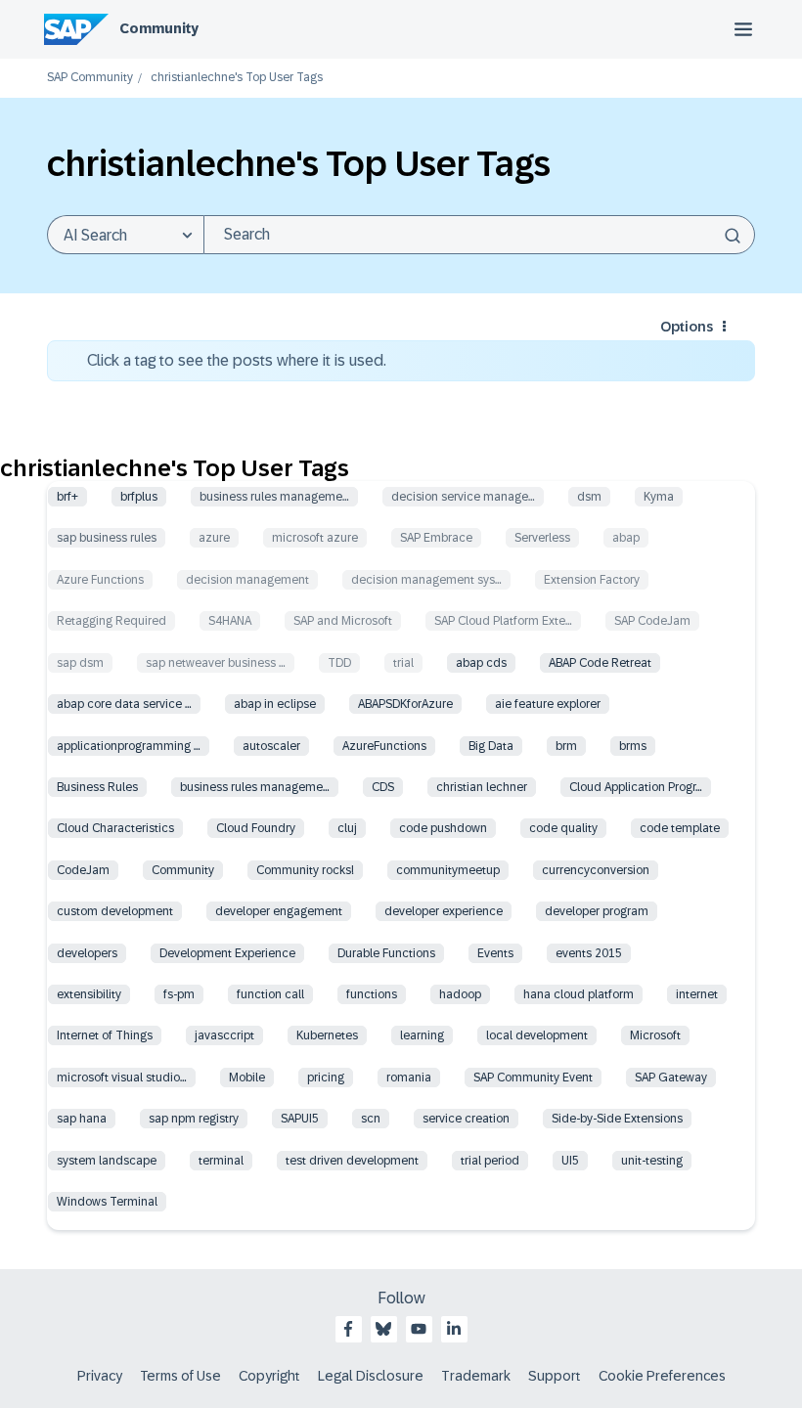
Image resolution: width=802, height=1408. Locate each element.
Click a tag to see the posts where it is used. (236, 360)
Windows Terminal (107, 1202)
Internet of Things (105, 1035)
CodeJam (83, 870)
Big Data (490, 746)
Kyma (659, 497)
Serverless (542, 538)
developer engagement (278, 911)
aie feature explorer (548, 704)
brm (566, 746)
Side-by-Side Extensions (617, 1118)
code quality (563, 828)
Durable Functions (386, 953)
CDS (383, 787)
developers (87, 953)
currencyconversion (595, 870)
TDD (339, 663)
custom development (115, 911)
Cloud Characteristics (115, 828)
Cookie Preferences (662, 1376)
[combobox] (479, 234)
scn (370, 1118)
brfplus (138, 497)
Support (554, 1376)
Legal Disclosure (370, 1376)
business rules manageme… (274, 497)
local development (537, 1035)
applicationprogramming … (128, 746)
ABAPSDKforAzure (405, 704)
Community (159, 28)
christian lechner (481, 787)
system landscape (106, 1160)
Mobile (247, 1077)
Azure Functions (100, 580)
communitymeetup (448, 870)
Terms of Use (180, 1376)
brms (632, 746)
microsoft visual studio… (122, 1077)
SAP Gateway (671, 1077)
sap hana (82, 1118)
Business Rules (97, 787)
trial (403, 663)
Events (495, 953)
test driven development (352, 1160)
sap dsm (80, 663)
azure (214, 538)
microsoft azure (315, 538)
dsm (589, 497)
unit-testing (652, 1160)
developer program (596, 911)
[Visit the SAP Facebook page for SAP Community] (348, 1329)
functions (371, 994)
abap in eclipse (275, 704)
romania (408, 1077)
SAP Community (90, 77)
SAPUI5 (300, 1118)
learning (422, 1035)
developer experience (443, 911)
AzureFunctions (384, 746)
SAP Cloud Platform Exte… (503, 621)
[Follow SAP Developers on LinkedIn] (454, 1329)
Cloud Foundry (255, 828)
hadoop (460, 994)
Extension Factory (592, 580)
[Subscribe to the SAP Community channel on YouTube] (418, 1329)
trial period (490, 1160)
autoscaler (271, 746)
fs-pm (179, 994)
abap (626, 538)
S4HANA (229, 621)
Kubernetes (327, 1035)
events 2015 (589, 953)
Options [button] (686, 326)
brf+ (67, 497)
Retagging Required (111, 621)
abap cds (481, 663)
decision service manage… (463, 497)
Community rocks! (305, 870)
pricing (325, 1077)
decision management (247, 580)
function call (270, 994)
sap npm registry (194, 1118)
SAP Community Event (533, 1077)
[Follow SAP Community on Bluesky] (383, 1329)
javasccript (224, 1035)
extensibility (89, 994)
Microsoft (655, 1035)
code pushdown (443, 828)
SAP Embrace (436, 538)
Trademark (476, 1376)
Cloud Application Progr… (635, 787)
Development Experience (227, 953)
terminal (221, 1160)
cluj (347, 828)
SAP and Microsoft (342, 621)
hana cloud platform (578, 994)
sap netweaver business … (216, 663)
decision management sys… (426, 580)
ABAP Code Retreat (600, 663)
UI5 (570, 1160)
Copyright (269, 1376)
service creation (466, 1118)
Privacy (99, 1376)
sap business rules (106, 538)
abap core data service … (124, 704)
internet (697, 994)
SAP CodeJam (652, 621)
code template (680, 828)
